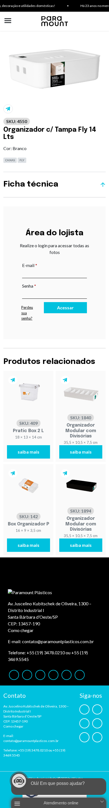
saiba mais (28, 451)
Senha (40, 285)
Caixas (10, 160)
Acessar (65, 307)
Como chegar (21, 630)
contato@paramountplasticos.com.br (58, 641)
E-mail (41, 265)
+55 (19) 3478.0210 (46, 652)
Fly (22, 160)
